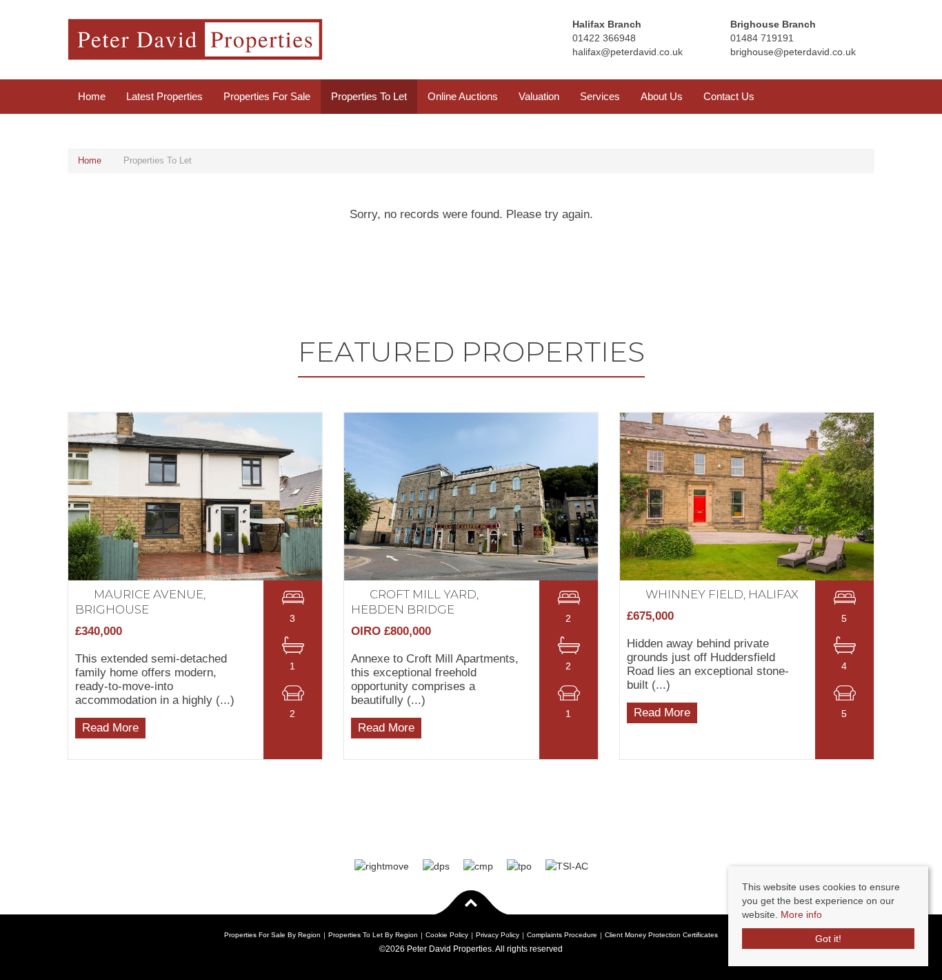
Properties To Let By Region (373, 935)
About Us (662, 96)
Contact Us (728, 96)
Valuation (539, 96)
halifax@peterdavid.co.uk (627, 51)
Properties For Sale (266, 96)
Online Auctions (463, 96)
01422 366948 (604, 37)
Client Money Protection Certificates (661, 935)
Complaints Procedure (562, 935)
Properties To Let (369, 96)
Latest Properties (164, 96)
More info (801, 914)
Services (600, 96)
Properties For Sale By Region (272, 935)
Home (92, 96)
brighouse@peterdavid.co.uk (793, 51)
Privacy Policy (497, 935)
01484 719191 (762, 37)
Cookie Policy (446, 935)
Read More (110, 727)
